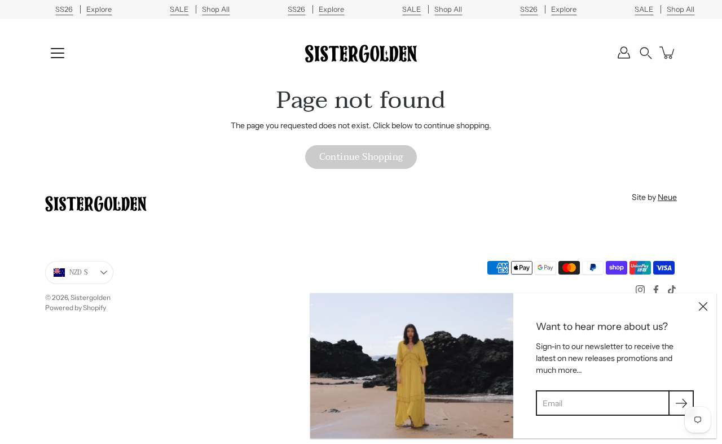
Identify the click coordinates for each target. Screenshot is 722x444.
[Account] (624, 52)
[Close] (702, 306)
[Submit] (681, 403)
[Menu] (57, 53)
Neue (667, 197)
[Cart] (668, 52)
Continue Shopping (361, 157)
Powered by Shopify (75, 307)
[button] (646, 52)
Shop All (216, 9)
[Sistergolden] (361, 52)
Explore (99, 9)
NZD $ (78, 272)
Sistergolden (91, 297)
